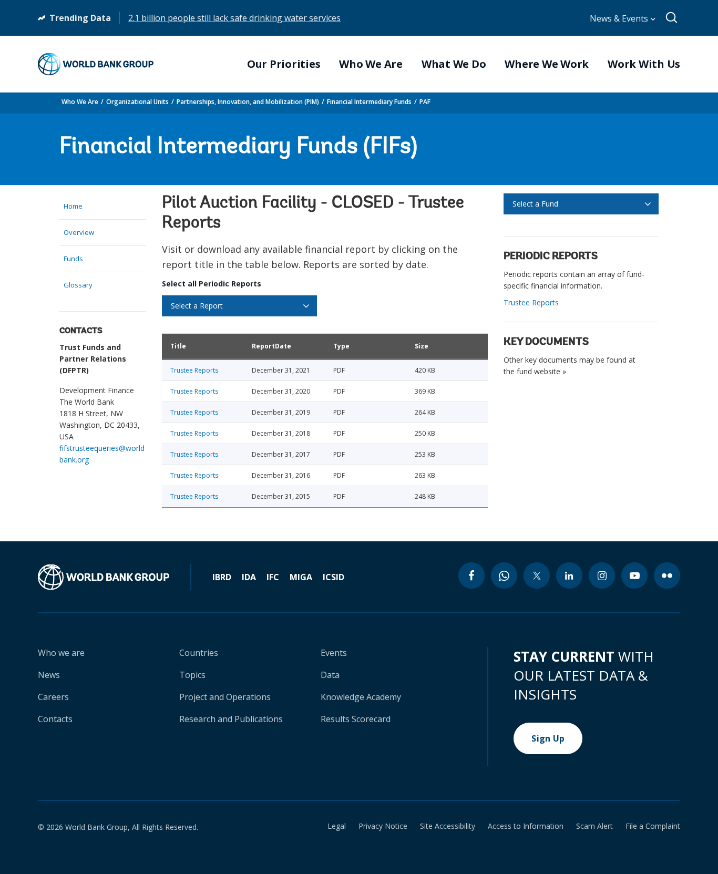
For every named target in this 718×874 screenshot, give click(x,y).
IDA (249, 577)
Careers (53, 697)
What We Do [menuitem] (454, 64)
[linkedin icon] (569, 575)
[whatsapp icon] (504, 575)
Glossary (78, 285)
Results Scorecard (356, 719)
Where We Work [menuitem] (547, 64)
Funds (73, 258)
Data (330, 675)
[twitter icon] (537, 575)
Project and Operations (225, 697)
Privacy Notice (382, 826)
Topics (192, 675)
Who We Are (79, 101)
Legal (336, 826)
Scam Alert (594, 826)
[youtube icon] (634, 575)
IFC (272, 577)
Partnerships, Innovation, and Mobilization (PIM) (248, 101)
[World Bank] (114, 577)
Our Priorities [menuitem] (284, 64)
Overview (79, 232)
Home (73, 206)
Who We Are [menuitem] (371, 64)
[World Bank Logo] (95, 64)
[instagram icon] (602, 575)
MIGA (301, 577)
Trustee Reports (194, 370)
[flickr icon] (667, 575)
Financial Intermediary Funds (369, 101)
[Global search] (672, 18)
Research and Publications (231, 719)
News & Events (620, 18)
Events (334, 653)
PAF (424, 101)
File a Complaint (652, 826)
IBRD (221, 577)
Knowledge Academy (361, 697)
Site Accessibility (447, 826)
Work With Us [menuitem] (644, 64)
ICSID (333, 577)
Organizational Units (137, 101)
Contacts (55, 719)
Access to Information (525, 826)
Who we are (61, 653)
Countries (198, 653)
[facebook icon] (471, 575)
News (49, 675)
